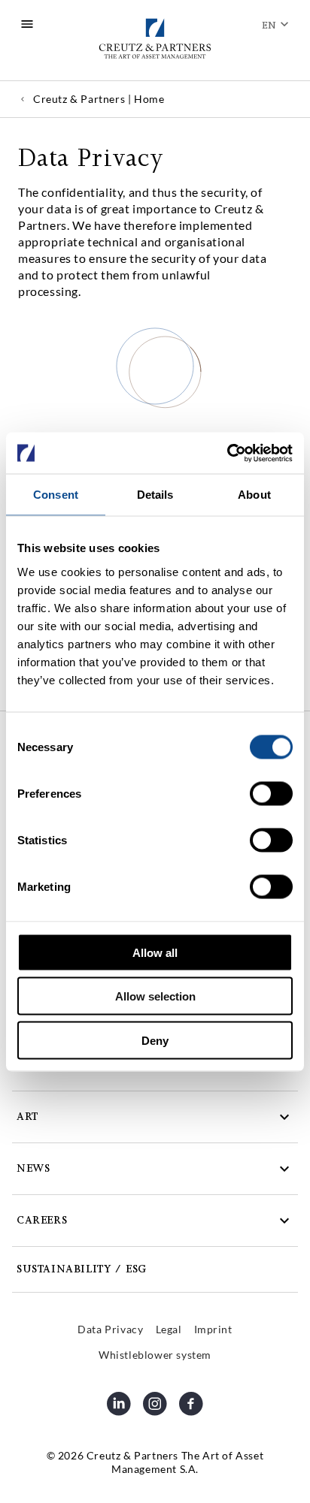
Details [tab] (155, 494)
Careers (42, 1220)
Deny (155, 1040)
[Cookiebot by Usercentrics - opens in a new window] (227, 453)
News (33, 1168)
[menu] (27, 24)
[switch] (271, 793)
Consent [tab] (55, 494)
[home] (155, 40)
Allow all (155, 952)
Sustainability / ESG (82, 1269)
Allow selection (155, 996)
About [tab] (254, 494)
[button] (155, 1116)
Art (27, 1116)
